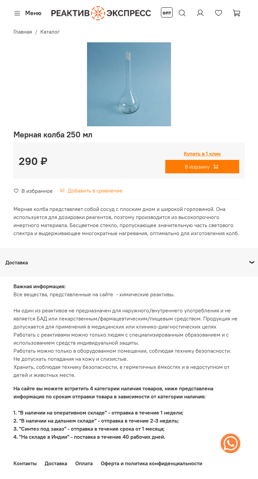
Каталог (50, 31)
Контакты (25, 463)
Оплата (84, 463)
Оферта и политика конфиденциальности (151, 463)
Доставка (56, 463)
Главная (22, 31)
